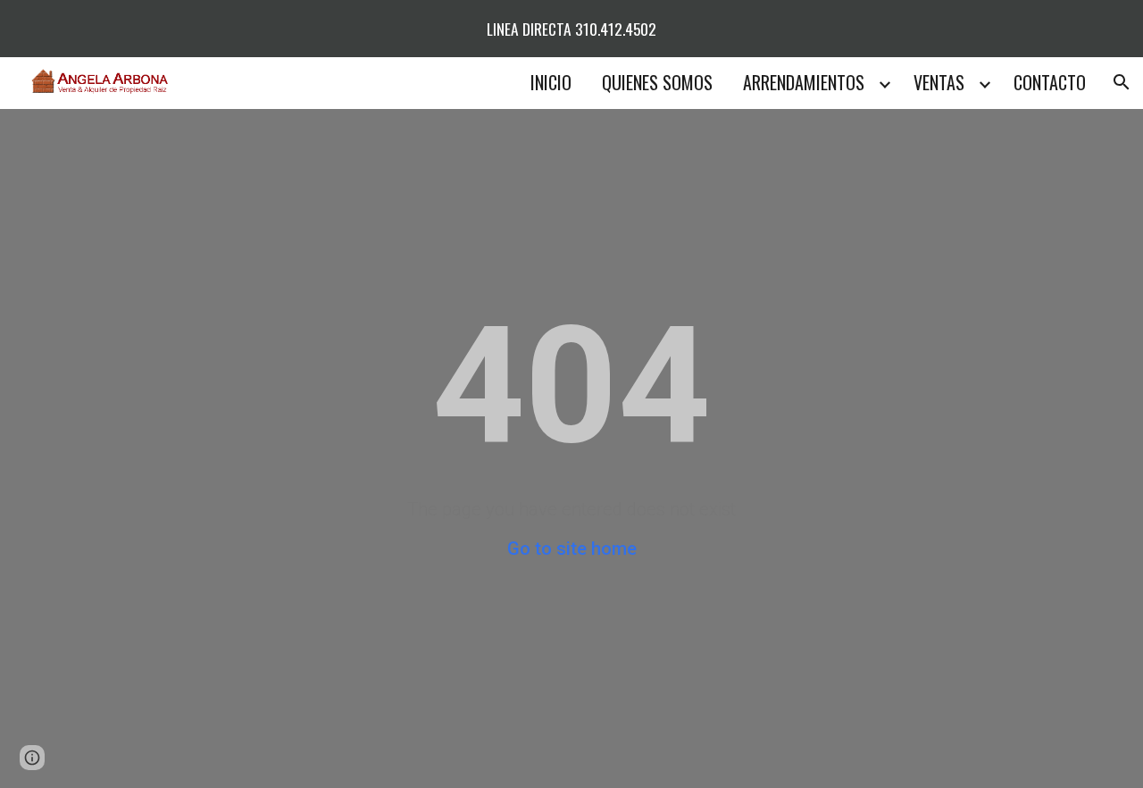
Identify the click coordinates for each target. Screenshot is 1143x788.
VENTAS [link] (939, 82)
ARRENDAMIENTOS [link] (803, 82)
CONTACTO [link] (1050, 82)
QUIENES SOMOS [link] (657, 82)
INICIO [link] (551, 82)
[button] (1121, 82)
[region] (571, 28)
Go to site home (572, 548)
